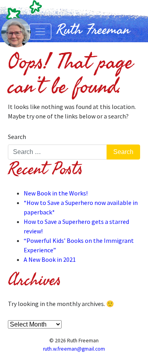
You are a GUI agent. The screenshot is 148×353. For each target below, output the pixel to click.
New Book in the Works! (56, 193)
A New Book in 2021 (50, 259)
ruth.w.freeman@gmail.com (74, 348)
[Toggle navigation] (40, 31)
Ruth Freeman (93, 29)
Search (17, 137)
